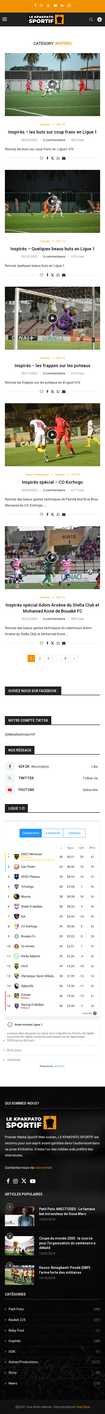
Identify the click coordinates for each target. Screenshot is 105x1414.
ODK (54, 1351)
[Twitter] (48, 6)
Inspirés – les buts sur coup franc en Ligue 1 (52, 131)
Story (54, 1373)
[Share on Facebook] (47, 158)
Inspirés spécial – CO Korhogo (52, 482)
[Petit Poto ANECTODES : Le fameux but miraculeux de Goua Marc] (19, 1216)
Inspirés (54, 1341)
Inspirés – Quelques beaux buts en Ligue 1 (52, 248)
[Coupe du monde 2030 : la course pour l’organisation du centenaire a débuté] (19, 1246)
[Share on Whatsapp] (58, 158)
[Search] (91, 19)
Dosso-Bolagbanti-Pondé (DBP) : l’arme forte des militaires (65, 1270)
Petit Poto (54, 1309)
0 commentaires (54, 140)
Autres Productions (54, 1362)
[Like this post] (41, 158)
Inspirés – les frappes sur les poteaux (52, 365)
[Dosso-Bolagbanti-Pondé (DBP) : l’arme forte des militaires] (19, 1275)
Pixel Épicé (83, 1407)
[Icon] (52, 84)
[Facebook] (35, 5)
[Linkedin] (62, 5)
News (54, 1383)
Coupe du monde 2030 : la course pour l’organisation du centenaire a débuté (67, 1243)
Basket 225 (54, 1320)
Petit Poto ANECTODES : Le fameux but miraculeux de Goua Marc (67, 1211)
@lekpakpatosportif (20, 734)
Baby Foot (54, 1330)
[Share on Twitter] (52, 158)
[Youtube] (55, 5)
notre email (43, 1167)
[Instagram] (41, 5)
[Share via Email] (63, 158)
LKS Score (59, 1066)
